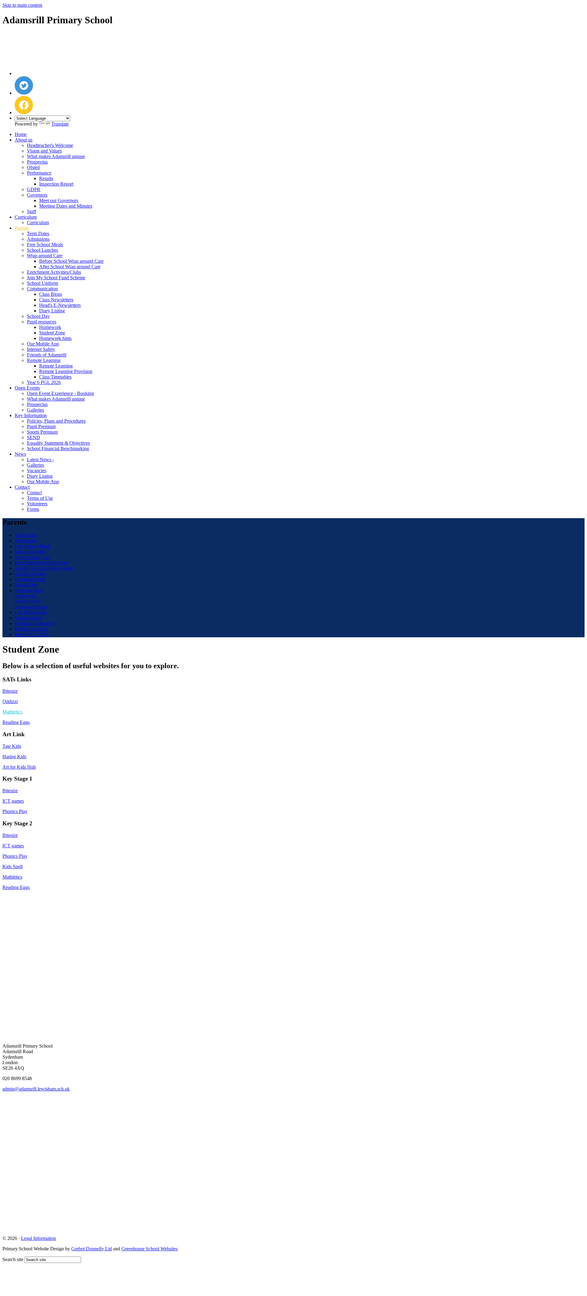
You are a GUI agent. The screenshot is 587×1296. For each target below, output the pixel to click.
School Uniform (42, 283)
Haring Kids (14, 756)
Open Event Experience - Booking (60, 393)
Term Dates (38, 233)
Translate (60, 123)
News (20, 454)
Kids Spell (12, 866)
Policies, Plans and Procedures (56, 421)
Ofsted (33, 167)
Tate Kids (11, 746)
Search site (12, 1259)
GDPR (33, 189)
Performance (39, 172)
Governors (37, 195)
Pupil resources (41, 321)
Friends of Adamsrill (46, 354)
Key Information (31, 415)
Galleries (35, 410)
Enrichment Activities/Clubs (54, 272)
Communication (42, 288)
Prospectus (37, 161)
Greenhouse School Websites (149, 1248)
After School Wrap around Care (70, 266)
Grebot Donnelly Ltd (91, 1248)
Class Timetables (55, 376)
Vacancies (36, 470)
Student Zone (52, 332)
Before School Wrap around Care (71, 261)
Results (46, 178)
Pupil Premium (41, 426)
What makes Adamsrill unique (56, 156)
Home (21, 134)
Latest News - (40, 459)
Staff (31, 211)
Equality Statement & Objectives (58, 443)
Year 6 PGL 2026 (44, 382)
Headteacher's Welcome (50, 145)
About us (23, 139)
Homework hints (55, 338)
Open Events (27, 387)
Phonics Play (15, 811)
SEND (33, 437)
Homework (50, 327)
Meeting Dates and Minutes (65, 206)
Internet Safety (41, 349)
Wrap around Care (44, 255)
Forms (33, 509)
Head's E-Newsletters (60, 305)
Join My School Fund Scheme (56, 277)
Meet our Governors (58, 200)
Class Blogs (50, 294)
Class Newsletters (56, 299)
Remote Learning (44, 360)
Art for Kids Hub (19, 767)
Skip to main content (22, 5)
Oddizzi (10, 701)
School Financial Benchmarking (58, 448)
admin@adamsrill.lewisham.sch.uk (36, 1088)
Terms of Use (40, 498)
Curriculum (26, 217)
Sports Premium (42, 432)
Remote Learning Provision (65, 371)
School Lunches (42, 250)
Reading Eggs (16, 722)
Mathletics (12, 877)
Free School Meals (45, 244)
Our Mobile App (43, 343)
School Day (38, 316)
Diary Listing (52, 310)
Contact (22, 487)
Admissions (38, 239)
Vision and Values (44, 150)
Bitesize (10, 691)
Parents (22, 228)
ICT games (13, 801)
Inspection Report (56, 183)
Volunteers (37, 503)
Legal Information (38, 1238)
